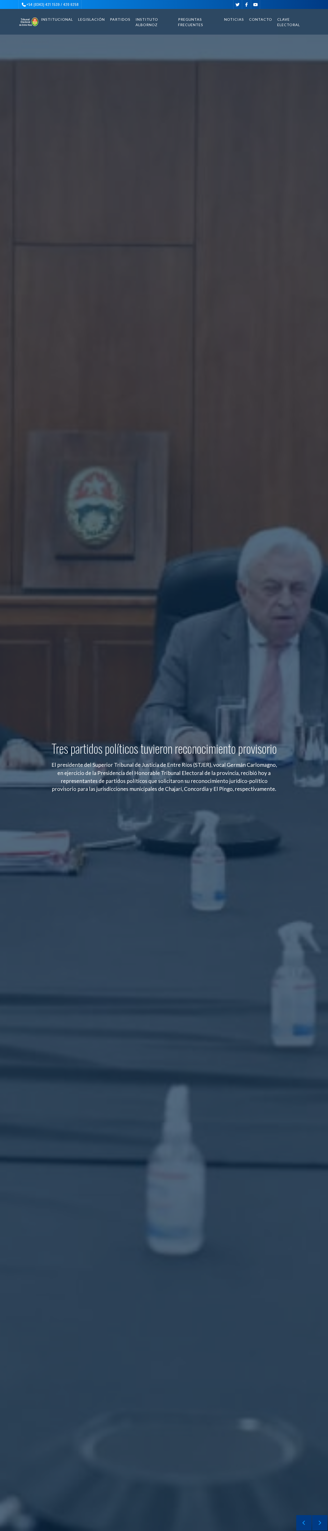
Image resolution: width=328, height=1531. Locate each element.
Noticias (234, 19)
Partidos (120, 19)
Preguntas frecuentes (190, 22)
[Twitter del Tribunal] (237, 4)
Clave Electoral (288, 22)
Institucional (57, 19)
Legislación (91, 19)
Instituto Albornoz (147, 22)
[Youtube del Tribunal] (255, 4)
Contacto (260, 19)
